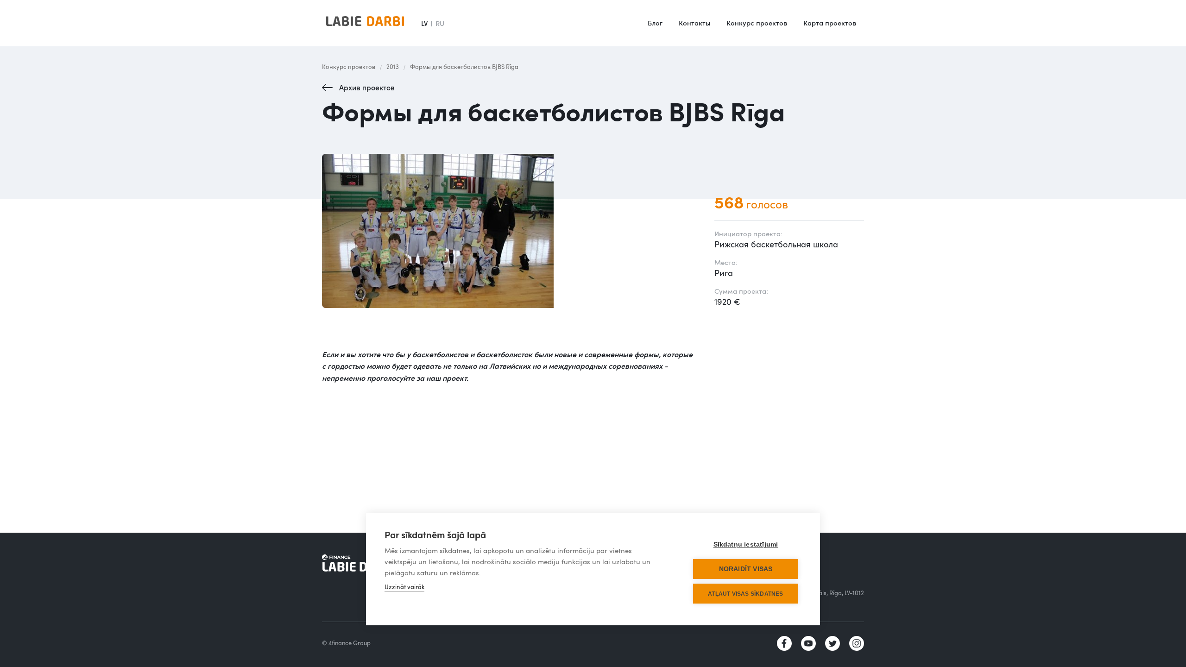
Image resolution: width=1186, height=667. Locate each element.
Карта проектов (829, 22)
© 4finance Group (346, 643)
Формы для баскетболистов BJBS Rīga (464, 67)
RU (439, 23)
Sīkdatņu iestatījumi (745, 544)
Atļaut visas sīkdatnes (745, 594)
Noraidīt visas (746, 569)
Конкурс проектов (756, 22)
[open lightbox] (509, 231)
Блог (655, 22)
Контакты (694, 22)
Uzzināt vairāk (404, 587)
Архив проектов (367, 87)
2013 (392, 67)
